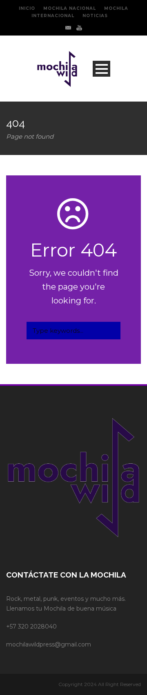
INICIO (27, 8)
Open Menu (101, 69)
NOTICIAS (95, 15)
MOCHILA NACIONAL (69, 8)
